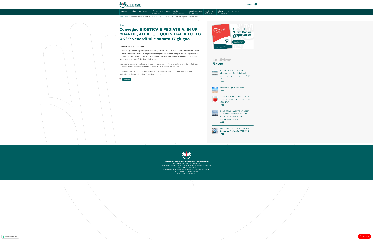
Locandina (127, 79)
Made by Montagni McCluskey (186, 173)
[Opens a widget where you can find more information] (364, 236)
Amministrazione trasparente (195, 12)
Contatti (249, 4)
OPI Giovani (236, 11)
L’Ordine (124, 11)
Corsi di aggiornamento (178, 12)
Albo (134, 11)
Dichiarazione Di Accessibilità (173, 169)
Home (121, 16)
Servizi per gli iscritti (209, 12)
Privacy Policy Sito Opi (202, 169)
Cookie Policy (188, 169)
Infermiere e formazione (156, 12)
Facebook (255, 4)
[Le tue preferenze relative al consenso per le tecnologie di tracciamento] (10, 236)
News (168, 11)
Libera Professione (222, 12)
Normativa (143, 11)
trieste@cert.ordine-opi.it (203, 165)
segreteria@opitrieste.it (173, 165)
